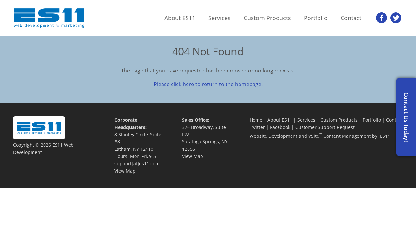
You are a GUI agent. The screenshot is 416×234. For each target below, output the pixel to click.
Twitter (257, 127)
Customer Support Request (325, 127)
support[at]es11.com (137, 164)
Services (306, 120)
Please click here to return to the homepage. (208, 84)
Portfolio (372, 120)
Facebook (280, 127)
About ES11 (279, 120)
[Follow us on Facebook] (381, 17)
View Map (125, 171)
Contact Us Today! (406, 117)
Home (256, 120)
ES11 (385, 136)
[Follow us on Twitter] (395, 17)
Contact (394, 120)
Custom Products (339, 120)
